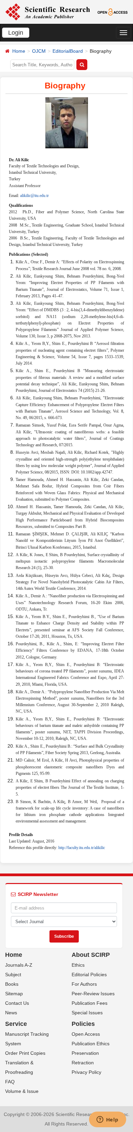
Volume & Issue (22, 1091)
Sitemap (14, 993)
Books (11, 984)
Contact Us (17, 1003)
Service (16, 1023)
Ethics (78, 965)
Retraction (83, 1062)
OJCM (39, 51)
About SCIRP (91, 954)
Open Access (86, 1034)
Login (15, 32)
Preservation (85, 1053)
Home (18, 51)
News (11, 1012)
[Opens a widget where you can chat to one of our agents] (107, 1120)
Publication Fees (89, 1003)
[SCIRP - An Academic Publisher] (47, 11)
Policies (83, 1023)
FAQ (10, 1081)
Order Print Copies (25, 1053)
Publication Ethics (90, 1043)
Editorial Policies (89, 974)
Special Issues (87, 1012)
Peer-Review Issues (93, 993)
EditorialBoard (68, 51)
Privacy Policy (86, 1072)
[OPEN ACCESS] (112, 11)
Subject (13, 974)
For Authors (84, 984)
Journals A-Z (18, 965)
